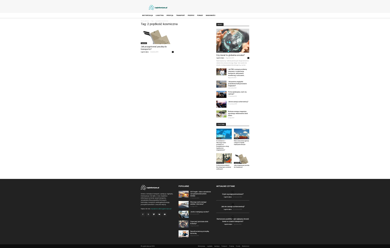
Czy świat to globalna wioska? (230, 55)
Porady (200, 15)
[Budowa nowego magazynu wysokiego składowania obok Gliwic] (221, 113)
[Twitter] (148, 214)
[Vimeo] (154, 214)
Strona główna (145, 21)
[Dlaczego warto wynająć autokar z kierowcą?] (184, 204)
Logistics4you (145, 52)
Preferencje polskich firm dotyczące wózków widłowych (223, 167)
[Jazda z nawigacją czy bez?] (184, 214)
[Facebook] (143, 214)
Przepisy (191, 15)
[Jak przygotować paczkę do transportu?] (157, 36)
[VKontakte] (159, 214)
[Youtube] (165, 214)
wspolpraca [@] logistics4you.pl (161, 209)
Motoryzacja (147, 15)
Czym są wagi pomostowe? (233, 194)
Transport (180, 15)
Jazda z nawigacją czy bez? (199, 212)
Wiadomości (210, 15)
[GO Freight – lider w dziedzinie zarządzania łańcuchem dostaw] (184, 194)
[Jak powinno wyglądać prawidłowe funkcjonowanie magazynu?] (221, 84)
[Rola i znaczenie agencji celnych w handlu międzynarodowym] (241, 134)
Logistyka (160, 15)
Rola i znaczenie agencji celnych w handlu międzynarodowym (241, 142)
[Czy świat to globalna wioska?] (232, 41)
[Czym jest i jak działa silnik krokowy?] (184, 224)
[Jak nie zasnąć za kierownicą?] (221, 104)
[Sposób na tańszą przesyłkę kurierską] (184, 233)
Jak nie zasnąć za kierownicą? (238, 101)
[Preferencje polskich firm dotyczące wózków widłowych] (224, 158)
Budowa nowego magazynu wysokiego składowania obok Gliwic (238, 113)
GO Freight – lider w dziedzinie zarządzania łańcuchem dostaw (200, 194)
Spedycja (169, 15)
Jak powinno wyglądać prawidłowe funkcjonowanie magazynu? (237, 83)
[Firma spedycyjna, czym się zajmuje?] (221, 94)
